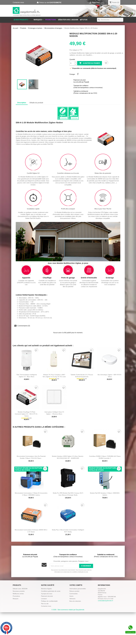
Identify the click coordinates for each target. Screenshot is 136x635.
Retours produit (74, 591)
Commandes (73, 593)
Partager (78, 74)
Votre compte (75, 585)
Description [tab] (21, 103)
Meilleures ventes (18, 593)
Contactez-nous (18, 2)
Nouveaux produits (19, 591)
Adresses (72, 598)
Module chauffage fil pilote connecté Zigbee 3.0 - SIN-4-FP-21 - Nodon (26, 414)
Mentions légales (46, 588)
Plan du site (44, 603)
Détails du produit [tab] (36, 103)
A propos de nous (46, 593)
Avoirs (71, 596)
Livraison (44, 598)
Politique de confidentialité (49, 601)
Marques (15, 598)
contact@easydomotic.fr (105, 600)
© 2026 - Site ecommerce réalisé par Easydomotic (68, 609)
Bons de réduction (75, 601)
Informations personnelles (77, 588)
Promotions (16, 596)
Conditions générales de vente (50, 591)
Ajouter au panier (89, 63)
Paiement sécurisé (47, 596)
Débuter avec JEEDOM (20, 588)
